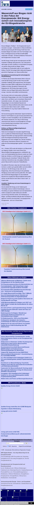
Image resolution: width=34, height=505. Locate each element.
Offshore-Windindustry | (15, 474)
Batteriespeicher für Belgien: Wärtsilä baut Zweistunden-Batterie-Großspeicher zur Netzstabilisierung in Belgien (13, 314)
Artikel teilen (29, 9)
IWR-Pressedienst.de (16, 456)
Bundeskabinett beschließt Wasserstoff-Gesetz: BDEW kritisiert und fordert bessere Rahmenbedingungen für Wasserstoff (15, 348)
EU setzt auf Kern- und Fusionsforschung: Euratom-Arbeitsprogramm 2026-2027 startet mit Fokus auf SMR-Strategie (16, 309)
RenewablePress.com (6, 472)
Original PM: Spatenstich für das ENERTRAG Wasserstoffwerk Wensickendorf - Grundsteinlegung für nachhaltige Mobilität (16, 354)
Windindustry (4, 474)
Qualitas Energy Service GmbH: (10, 386)
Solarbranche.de (5, 470)
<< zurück (3, 488)
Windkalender (4, 477)
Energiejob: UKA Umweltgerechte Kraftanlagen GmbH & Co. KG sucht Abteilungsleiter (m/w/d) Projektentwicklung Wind (15, 375)
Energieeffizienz (14, 475)
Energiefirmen (24, 474)
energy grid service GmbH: (9, 411)
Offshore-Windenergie (20, 468)
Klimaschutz (22, 475)
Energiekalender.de (6, 460)
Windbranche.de (9, 468)
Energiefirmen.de (5, 458)
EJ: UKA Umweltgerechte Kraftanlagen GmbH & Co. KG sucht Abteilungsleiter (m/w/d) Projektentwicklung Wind (17, 359)
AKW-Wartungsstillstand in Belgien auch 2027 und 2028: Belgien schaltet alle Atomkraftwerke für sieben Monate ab (17, 304)
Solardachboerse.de (27, 470)
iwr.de (2, 468)
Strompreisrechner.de (6, 483)
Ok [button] (31, 503)
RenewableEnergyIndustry (20, 472)
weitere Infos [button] (16, 504)
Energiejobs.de (20, 458)
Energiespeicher (5, 475)
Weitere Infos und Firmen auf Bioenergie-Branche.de (17, 378)
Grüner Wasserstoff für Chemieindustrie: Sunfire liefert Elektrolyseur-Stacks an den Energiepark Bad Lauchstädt (16, 338)
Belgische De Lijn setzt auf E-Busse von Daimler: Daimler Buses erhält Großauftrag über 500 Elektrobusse (15, 325)
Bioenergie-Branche (15, 470)
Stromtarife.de (16, 483)
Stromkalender (13, 477)
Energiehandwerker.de (6, 485)
